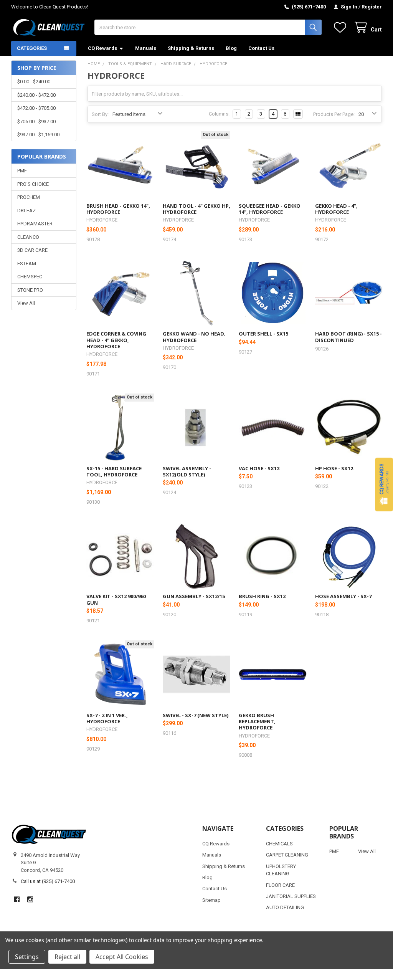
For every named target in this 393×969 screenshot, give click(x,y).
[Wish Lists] (341, 27)
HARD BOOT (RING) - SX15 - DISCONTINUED (348, 336)
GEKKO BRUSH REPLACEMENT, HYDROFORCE (257, 721)
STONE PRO (30, 290)
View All (26, 303)
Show (384, 484)
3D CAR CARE (32, 250)
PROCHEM (28, 197)
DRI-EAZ (26, 210)
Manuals (145, 48)
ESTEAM (26, 263)
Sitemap (211, 900)
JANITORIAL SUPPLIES (291, 896)
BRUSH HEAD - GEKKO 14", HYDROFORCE (118, 208)
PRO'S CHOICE (33, 184)
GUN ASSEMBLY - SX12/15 (194, 596)
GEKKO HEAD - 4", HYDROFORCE (336, 208)
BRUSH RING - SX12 (262, 596)
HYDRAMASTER (35, 224)
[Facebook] (16, 899)
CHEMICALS (279, 844)
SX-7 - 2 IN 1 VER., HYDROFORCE (107, 718)
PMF (22, 171)
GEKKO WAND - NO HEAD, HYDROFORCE (194, 336)
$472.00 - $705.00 (36, 108)
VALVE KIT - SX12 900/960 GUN (116, 599)
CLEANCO (28, 237)
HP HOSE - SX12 (334, 468)
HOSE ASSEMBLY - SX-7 (343, 596)
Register (372, 7)
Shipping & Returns (191, 48)
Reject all (67, 956)
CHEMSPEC (29, 276)
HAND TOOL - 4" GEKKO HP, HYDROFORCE (196, 208)
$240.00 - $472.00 (36, 95)
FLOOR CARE (280, 885)
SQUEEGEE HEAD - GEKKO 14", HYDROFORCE (270, 208)
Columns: (219, 114)
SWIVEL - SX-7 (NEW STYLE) (195, 715)
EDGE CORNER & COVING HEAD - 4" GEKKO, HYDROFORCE (116, 340)
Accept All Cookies (122, 956)
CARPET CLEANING (287, 855)
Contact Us (261, 48)
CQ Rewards (102, 48)
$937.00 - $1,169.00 (38, 134)
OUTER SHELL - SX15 (263, 333)
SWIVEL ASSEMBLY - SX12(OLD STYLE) (187, 471)
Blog (231, 48)
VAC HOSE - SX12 (259, 468)
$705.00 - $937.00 (36, 121)
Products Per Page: (334, 114)
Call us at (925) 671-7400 (48, 881)
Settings (27, 956)
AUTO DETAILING (285, 907)
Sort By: (100, 114)
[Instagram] (30, 899)
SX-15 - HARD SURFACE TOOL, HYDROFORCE (114, 471)
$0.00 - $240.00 (33, 81)
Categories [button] (32, 48)
